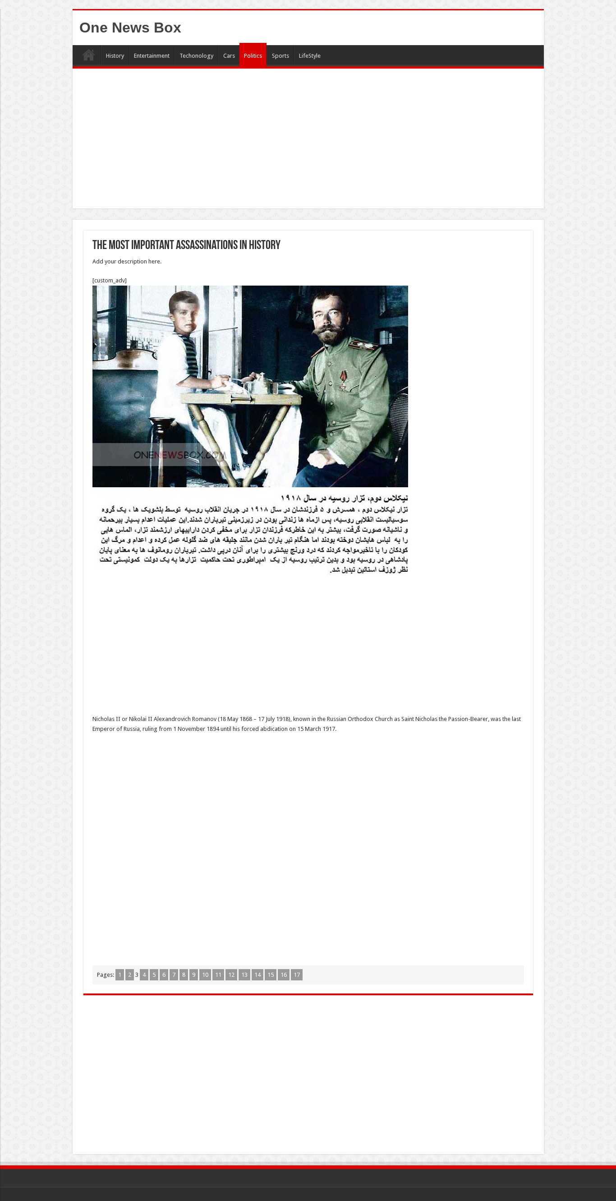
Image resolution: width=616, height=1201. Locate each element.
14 (257, 974)
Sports (280, 55)
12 (231, 974)
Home (89, 54)
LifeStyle (310, 55)
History (115, 55)
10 (205, 974)
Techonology (196, 55)
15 (270, 974)
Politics (253, 55)
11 (218, 974)
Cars (229, 55)
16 (283, 974)
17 (297, 974)
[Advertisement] (308, 141)
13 (244, 974)
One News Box (130, 27)
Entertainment (152, 55)
